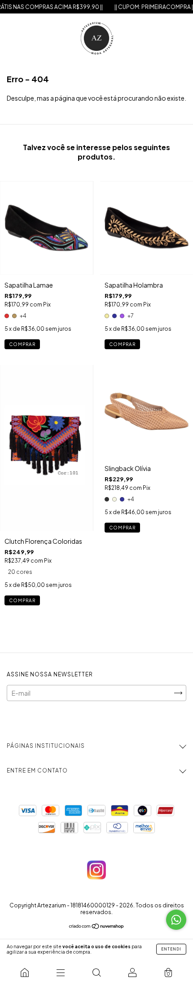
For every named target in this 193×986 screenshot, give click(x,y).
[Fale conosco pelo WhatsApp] (176, 920)
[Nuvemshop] (97, 927)
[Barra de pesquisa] (96, 972)
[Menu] (61, 972)
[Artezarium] (25, 972)
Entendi (171, 949)
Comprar (22, 344)
